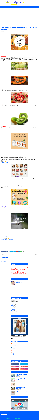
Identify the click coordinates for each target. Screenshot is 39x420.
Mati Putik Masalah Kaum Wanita (21, 391)
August (13, 306)
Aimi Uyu (12, 353)
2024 (13, 305)
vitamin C (19, 159)
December (14, 311)
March (13, 308)
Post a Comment (3, 261)
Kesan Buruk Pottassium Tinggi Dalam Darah (21, 379)
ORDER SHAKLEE (4, 236)
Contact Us (32, 418)
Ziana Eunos (13, 344)
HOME (12, 276)
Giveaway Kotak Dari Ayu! (15, 345)
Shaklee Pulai (16, 249)
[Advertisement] (19, 15)
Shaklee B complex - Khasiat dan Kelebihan (21, 375)
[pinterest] (15, 369)
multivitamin (7, 249)
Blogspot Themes (17, 418)
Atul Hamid (13, 348)
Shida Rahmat (19, 7)
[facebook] (15, 364)
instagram (36, 418)
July (13, 307)
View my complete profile (19, 282)
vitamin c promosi (24, 249)
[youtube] (24, 366)
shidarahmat (3, 31)
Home (27, 418)
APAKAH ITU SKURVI (4, 162)
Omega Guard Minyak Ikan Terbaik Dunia (20, 388)
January (13, 309)
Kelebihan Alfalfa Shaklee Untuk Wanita (21, 383)
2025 (13, 303)
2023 (13, 310)
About (29, 418)
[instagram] (15, 366)
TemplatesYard (8, 418)
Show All (12, 354)
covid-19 (4, 249)
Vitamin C (20, 249)
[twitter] (24, 364)
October (13, 312)
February (13, 304)
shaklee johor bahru (11, 249)
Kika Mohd (13, 351)
